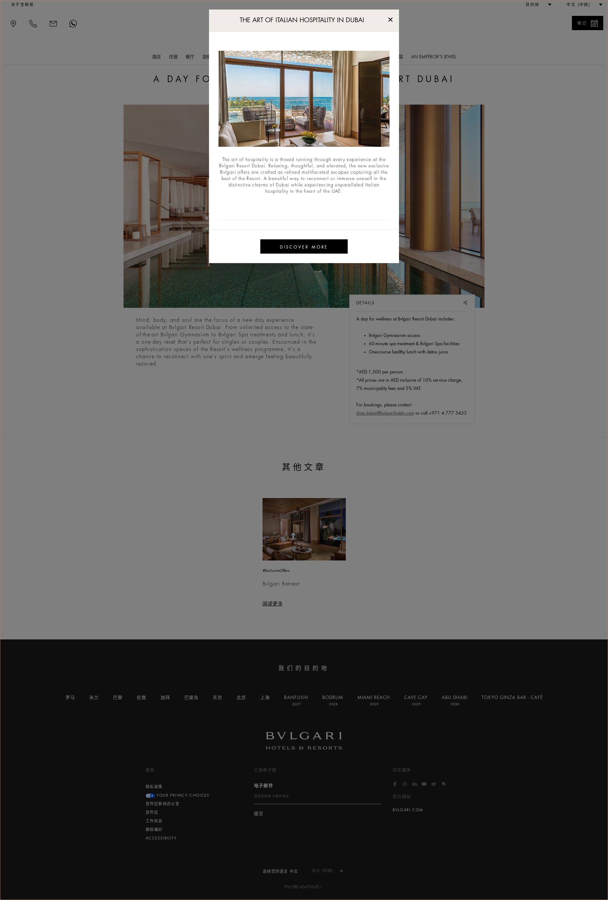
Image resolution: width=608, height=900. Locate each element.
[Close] (390, 18)
